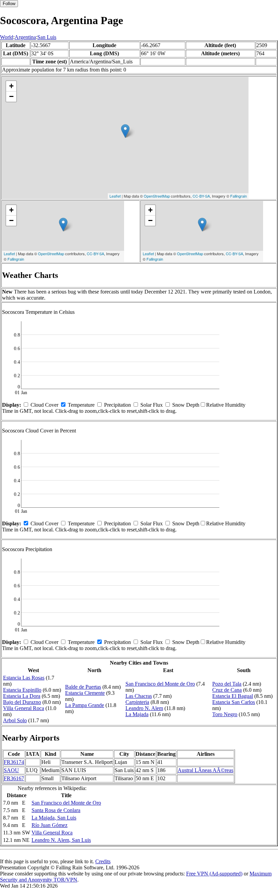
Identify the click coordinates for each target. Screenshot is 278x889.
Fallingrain (238, 196)
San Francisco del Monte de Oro (160, 684)
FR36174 (14, 762)
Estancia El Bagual (232, 696)
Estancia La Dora (21, 696)
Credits (103, 861)
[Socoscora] (125, 131)
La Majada (136, 714)
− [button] (11, 96)
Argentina (25, 37)
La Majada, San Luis (54, 818)
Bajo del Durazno (22, 702)
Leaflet (115, 196)
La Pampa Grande (84, 705)
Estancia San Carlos (233, 702)
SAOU (11, 770)
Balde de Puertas (83, 687)
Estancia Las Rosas (23, 678)
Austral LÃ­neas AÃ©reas (205, 770)
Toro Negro (224, 714)
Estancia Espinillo (22, 690)
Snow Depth (185, 405)
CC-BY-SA (201, 196)
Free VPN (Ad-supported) (214, 873)
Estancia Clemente (85, 693)
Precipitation (117, 405)
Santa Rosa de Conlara (56, 810)
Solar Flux (151, 405)
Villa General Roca (23, 708)
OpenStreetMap (157, 196)
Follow (9, 3)
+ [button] (11, 86)
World (6, 37)
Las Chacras (138, 696)
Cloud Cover (44, 405)
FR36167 (14, 778)
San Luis (46, 37)
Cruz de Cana (227, 690)
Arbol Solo (15, 720)
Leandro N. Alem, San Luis (61, 840)
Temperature (81, 405)
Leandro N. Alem (144, 708)
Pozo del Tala (226, 684)
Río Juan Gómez (49, 825)
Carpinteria (137, 702)
